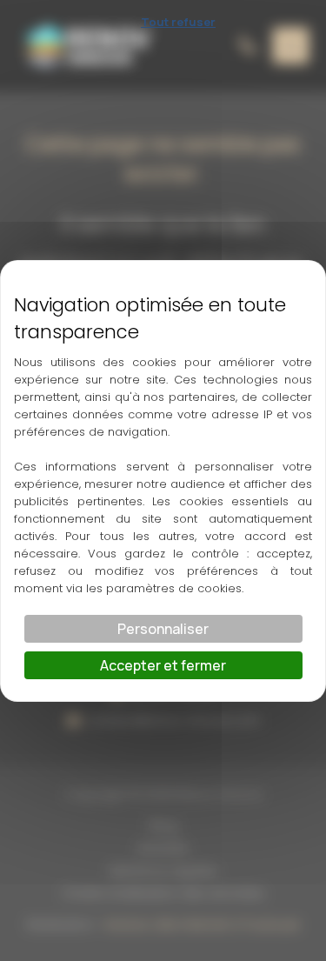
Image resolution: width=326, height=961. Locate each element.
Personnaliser (163, 628)
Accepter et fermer (163, 665)
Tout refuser (178, 22)
